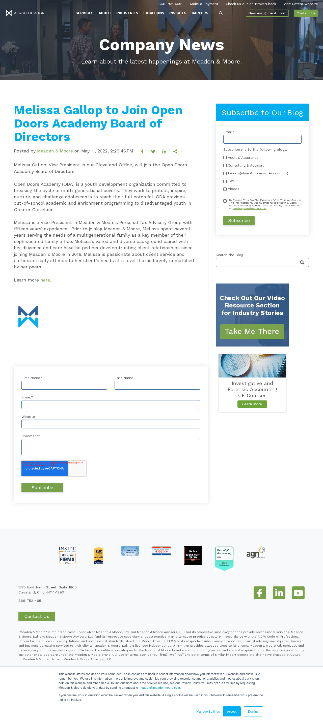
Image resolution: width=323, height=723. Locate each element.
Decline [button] (253, 711)
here (45, 279)
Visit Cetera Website (301, 4)
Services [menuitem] (84, 13)
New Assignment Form (267, 13)
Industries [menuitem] (127, 13)
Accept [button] (231, 711)
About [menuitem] (105, 13)
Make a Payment (204, 4)
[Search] (302, 262)
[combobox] (262, 262)
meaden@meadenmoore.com (159, 687)
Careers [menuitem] (200, 13)
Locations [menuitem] (153, 13)
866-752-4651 (170, 4)
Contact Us (306, 13)
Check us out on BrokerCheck (251, 4)
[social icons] (260, 592)
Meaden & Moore (55, 150)
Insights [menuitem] (177, 13)
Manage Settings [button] (208, 711)
